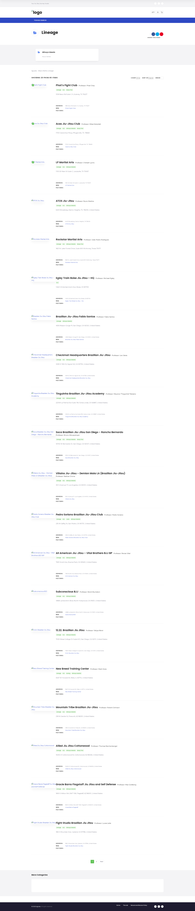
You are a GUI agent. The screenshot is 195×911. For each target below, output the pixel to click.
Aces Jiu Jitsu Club (70, 146)
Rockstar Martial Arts (71, 262)
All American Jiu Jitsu (71, 576)
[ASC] (162, 78)
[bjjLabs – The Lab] (36, 12)
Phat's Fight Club (70, 108)
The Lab (125, 905)
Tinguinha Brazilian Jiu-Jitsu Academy (76, 416)
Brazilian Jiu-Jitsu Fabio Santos (74, 339)
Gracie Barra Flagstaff (71, 807)
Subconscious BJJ (70, 614)
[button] (158, 12)
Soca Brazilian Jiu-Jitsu (72, 457)
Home (118, 905)
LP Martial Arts (69, 185)
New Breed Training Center (73, 691)
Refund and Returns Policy (139, 905)
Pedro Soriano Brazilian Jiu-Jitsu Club (76, 537)
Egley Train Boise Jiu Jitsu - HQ (74, 301)
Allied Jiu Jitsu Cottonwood (73, 768)
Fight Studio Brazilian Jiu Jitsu (74, 846)
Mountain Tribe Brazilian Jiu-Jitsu (75, 730)
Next (101, 862)
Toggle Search (40, 20)
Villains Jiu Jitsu (69, 499)
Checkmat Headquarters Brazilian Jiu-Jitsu (77, 378)
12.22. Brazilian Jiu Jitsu (72, 653)
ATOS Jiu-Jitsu (69, 224)
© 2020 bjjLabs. (36, 906)
